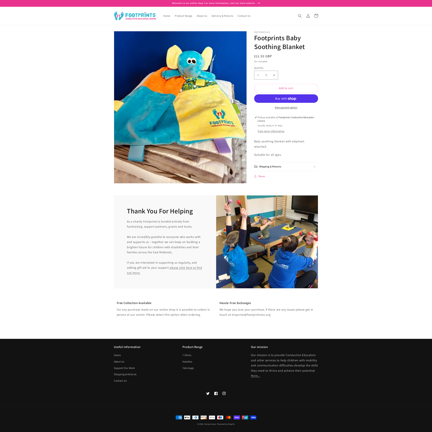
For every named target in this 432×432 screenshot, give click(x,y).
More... (255, 376)
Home (117, 355)
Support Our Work (124, 368)
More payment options (286, 107)
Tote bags (188, 368)
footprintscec (210, 424)
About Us (119, 361)
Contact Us (120, 380)
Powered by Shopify (226, 424)
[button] (300, 16)
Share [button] (261, 176)
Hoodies (187, 361)
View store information (271, 131)
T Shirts (186, 355)
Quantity (259, 67)
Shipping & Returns (125, 374)
